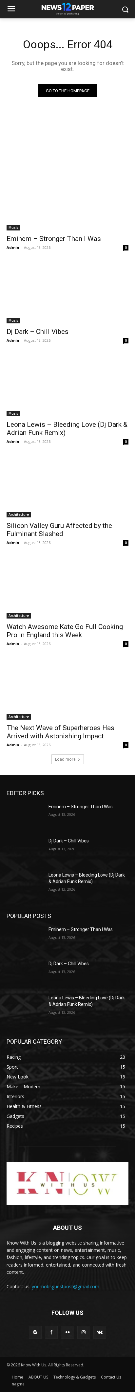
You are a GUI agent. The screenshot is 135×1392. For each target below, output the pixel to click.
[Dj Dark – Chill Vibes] (67, 292)
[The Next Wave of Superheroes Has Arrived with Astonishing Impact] (67, 689)
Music (13, 227)
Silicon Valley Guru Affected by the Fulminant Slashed (59, 530)
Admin (13, 247)
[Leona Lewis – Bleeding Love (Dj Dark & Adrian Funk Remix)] (67, 385)
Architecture (19, 514)
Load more (65, 759)
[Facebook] (51, 1332)
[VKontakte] (99, 1332)
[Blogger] (35, 1332)
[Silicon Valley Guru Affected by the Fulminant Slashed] (67, 486)
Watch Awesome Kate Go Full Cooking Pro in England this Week (65, 631)
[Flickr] (67, 1332)
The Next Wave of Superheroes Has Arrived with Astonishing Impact (60, 732)
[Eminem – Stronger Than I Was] (67, 199)
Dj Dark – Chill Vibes (37, 332)
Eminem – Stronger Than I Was (54, 239)
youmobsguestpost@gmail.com (65, 1286)
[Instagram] (83, 1332)
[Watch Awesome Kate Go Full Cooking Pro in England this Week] (67, 588)
